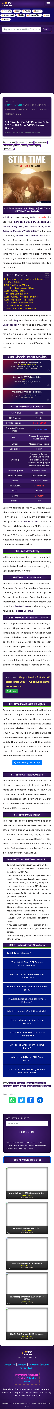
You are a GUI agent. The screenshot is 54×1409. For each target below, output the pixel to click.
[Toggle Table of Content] (45, 275)
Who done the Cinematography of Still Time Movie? (27, 1071)
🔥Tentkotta (6, 11)
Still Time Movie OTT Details (18, 285)
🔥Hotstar (5, 19)
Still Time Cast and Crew (17, 294)
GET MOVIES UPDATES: (18, 1118)
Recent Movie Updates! (27, 1160)
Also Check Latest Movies (24, 288)
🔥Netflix (20, 15)
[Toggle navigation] (48, 4)
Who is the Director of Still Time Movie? (27, 1046)
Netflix (24, 146)
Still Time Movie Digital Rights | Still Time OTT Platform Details (25, 280)
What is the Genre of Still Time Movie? (27, 1022)
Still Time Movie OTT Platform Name (22, 297)
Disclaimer (33, 1364)
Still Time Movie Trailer (19, 305)
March (17, 146)
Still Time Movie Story (15, 291)
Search (46, 29)
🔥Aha (46, 15)
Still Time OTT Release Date (21, 303)
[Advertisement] (27, 62)
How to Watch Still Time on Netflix (21, 308)
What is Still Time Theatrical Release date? (27, 988)
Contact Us (9, 1364)
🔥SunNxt (26, 11)
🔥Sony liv (37, 11)
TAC (30, 1367)
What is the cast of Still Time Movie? (27, 1011)
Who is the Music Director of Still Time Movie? (27, 1034)
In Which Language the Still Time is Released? (27, 1000)
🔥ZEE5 (17, 11)
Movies (18, 104)
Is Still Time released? (19, 953)
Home (8, 104)
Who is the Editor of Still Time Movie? (27, 1059)
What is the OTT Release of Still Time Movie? (27, 976)
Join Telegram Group (28, 762)
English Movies (41, 142)
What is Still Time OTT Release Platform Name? (27, 964)
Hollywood (8, 146)
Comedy (21, 142)
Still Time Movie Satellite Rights (20, 300)
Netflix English (34, 146)
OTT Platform (9, 149)
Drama (30, 142)
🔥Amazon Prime (34, 15)
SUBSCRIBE (27, 1132)
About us (21, 1364)
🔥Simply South (8, 15)
